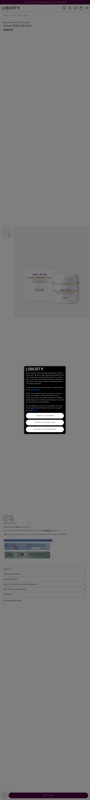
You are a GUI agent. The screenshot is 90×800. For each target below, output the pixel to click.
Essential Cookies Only (44, 422)
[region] (45, 400)
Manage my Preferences (45, 429)
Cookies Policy (35, 390)
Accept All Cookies (45, 415)
